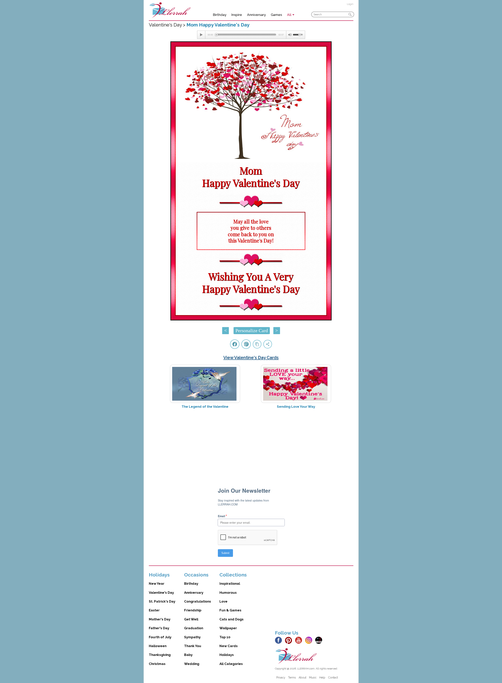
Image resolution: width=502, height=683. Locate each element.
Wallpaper (228, 628)
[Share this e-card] (267, 344)
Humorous (228, 593)
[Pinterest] (289, 640)
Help (322, 677)
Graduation (193, 628)
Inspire (236, 15)
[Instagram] (309, 640)
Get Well (191, 619)
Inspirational (229, 583)
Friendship (192, 610)
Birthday (219, 15)
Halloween (157, 646)
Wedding (191, 664)
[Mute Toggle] (289, 35)
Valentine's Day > (167, 25)
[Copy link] (257, 344)
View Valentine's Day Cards (251, 357)
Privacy (280, 677)
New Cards (228, 646)
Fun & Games (230, 610)
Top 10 (224, 637)
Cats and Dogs (231, 619)
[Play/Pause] (201, 35)
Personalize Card (252, 330)
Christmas (157, 664)
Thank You (192, 646)
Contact (333, 677)
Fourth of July (160, 637)
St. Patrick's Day (162, 601)
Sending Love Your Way (296, 407)
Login (350, 4)
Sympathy (192, 637)
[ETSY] (319, 640)
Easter (154, 610)
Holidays (226, 655)
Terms (292, 677)
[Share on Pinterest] (246, 344)
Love (223, 601)
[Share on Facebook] (234, 344)
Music (312, 677)
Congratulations (197, 601)
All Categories (231, 664)
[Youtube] (299, 640)
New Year (156, 583)
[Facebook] (279, 640)
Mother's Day (159, 619)
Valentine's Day (161, 593)
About (302, 677)
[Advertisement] (251, 442)
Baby (188, 655)
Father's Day (159, 628)
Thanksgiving (160, 655)
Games (276, 15)
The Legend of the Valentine (205, 407)
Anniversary (256, 15)
